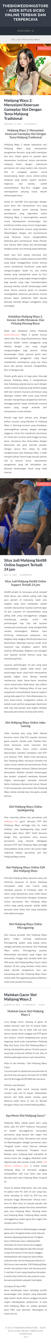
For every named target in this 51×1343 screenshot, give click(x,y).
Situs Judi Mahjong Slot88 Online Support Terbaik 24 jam (25, 565)
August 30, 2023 (12, 1005)
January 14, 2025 (12, 124)
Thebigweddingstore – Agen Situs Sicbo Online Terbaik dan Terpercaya (27, 1331)
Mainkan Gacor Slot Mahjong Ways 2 (20, 997)
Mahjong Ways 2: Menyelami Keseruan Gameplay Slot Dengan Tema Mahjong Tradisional (23, 109)
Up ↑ (26, 1337)
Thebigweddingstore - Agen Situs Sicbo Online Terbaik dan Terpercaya (25, 13)
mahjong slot (11, 821)
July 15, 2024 (10, 575)
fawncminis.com (12, 334)
